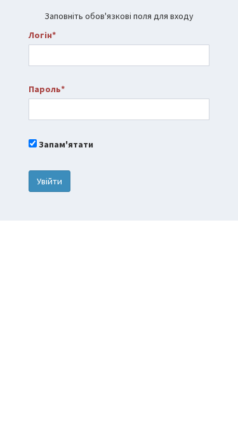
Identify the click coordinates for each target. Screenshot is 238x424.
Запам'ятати (65, 144)
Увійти (49, 181)
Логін (40, 35)
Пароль (45, 89)
